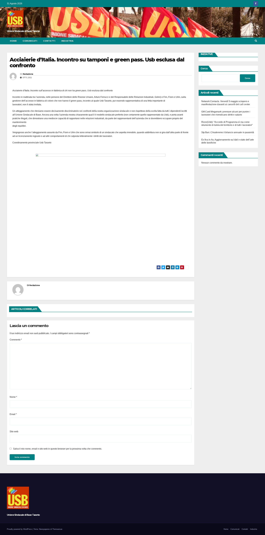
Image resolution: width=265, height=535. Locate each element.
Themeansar (57, 529)
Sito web (14, 431)
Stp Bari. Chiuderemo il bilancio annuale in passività (227, 132)
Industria (67, 41)
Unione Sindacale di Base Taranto (23, 31)
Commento (16, 339)
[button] (256, 41)
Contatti (49, 41)
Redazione (28, 74)
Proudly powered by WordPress (20, 529)
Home (13, 41)
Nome (13, 397)
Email (13, 414)
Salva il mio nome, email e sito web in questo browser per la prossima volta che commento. (57, 449)
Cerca (204, 68)
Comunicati (30, 41)
